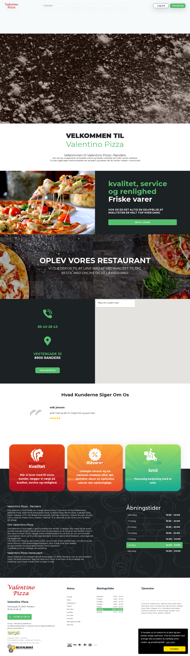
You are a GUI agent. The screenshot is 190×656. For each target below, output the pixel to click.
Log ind (161, 5)
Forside (48, 5)
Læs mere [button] (170, 642)
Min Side (108, 5)
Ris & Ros (94, 5)
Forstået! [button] (174, 649)
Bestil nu (95, 528)
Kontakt (123, 5)
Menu (60, 5)
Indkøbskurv (76, 5)
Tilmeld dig (178, 5)
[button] (152, 649)
